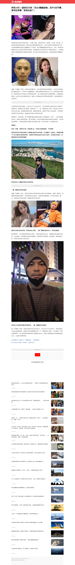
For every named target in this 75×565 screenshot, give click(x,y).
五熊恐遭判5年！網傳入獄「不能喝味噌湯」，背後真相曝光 (25, 340)
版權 (24, 560)
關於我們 (13, 560)
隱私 (22, 560)
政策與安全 (17, 560)
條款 (20, 560)
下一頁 (37, 354)
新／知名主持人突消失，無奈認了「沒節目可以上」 (23, 342)
